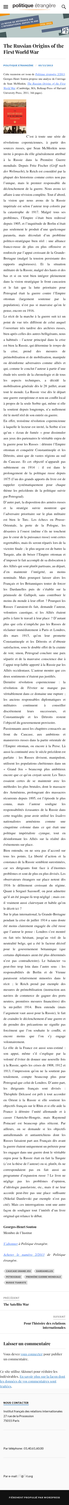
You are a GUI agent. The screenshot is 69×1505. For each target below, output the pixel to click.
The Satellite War (16, 1304)
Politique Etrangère (18, 65)
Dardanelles (44, 1271)
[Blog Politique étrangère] (34, 6)
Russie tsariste (16, 1282)
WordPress (52, 1497)
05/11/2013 (46, 65)
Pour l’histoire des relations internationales (45, 1325)
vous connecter (32, 1354)
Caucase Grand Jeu (18, 1271)
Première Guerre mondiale (43, 1277)
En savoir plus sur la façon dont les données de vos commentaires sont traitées (32, 1381)
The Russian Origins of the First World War (33, 48)
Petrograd (13, 1277)
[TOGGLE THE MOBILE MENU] (5, 7)
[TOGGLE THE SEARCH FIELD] (63, 7)
